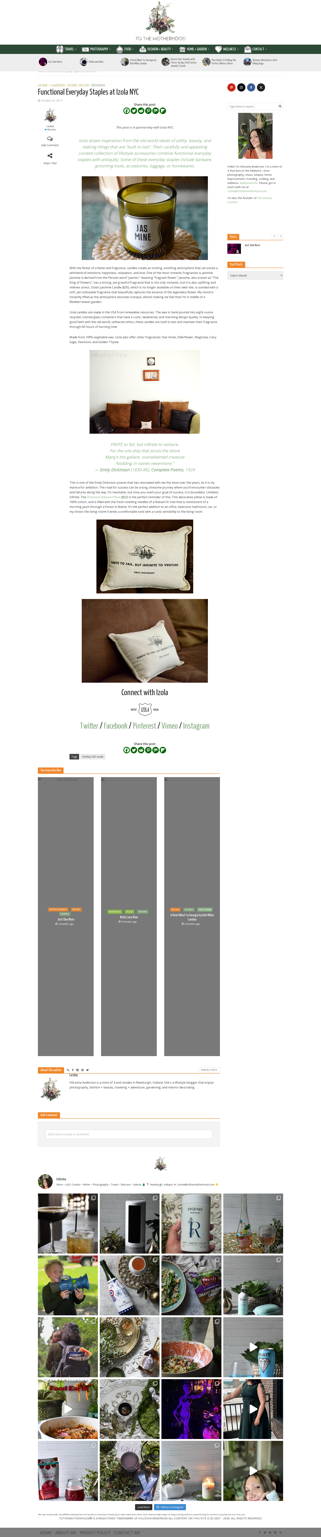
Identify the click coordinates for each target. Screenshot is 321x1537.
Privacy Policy (95, 1532)
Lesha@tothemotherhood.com (247, 191)
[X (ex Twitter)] (261, 87)
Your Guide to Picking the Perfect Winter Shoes (224, 62)
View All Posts (209, 1069)
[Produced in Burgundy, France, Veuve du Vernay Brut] (130, 1285)
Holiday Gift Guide (92, 756)
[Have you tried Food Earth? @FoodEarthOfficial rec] (68, 1409)
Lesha (50, 126)
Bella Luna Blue (96, 61)
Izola (83, 140)
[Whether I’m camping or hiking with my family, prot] (68, 1347)
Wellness (229, 49)
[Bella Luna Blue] (84, 62)
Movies (76, 909)
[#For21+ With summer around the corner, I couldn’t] (253, 1347)
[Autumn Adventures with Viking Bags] (247, 62)
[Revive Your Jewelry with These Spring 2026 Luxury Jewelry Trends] (165, 62)
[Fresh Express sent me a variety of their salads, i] (191, 1347)
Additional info (249, 183)
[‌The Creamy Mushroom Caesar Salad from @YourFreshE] (191, 1285)
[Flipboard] (163, 110)
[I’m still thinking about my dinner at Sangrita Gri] (68, 1224)
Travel (69, 49)
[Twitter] (134, 110)
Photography (99, 49)
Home (46, 1532)
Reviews (98, 85)
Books (175, 909)
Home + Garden (197, 49)
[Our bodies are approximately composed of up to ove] (68, 1471)
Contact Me (127, 1532)
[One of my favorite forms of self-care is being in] (253, 1285)
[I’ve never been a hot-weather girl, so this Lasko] (130, 1224)
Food (127, 49)
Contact (258, 49)
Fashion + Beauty (159, 49)
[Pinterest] (148, 110)
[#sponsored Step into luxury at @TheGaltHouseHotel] (253, 1409)
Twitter (89, 726)
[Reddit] (141, 110)
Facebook (115, 726)
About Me (65, 1532)
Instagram (196, 726)
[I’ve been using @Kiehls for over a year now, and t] (253, 1471)
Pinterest (144, 726)
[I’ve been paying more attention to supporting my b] (191, 1224)
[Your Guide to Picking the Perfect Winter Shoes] (206, 62)
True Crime (205, 909)
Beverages (115, 911)
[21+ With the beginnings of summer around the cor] (130, 1347)
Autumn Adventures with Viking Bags (264, 62)
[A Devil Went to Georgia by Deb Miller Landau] (125, 62)
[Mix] (155, 110)
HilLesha (51, 129)
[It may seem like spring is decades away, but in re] (130, 1409)
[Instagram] (241, 87)
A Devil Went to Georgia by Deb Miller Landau (143, 62)
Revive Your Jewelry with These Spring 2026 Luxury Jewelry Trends (183, 62)
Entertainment (58, 909)
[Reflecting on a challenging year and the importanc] (130, 1471)
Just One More (55, 61)
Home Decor (78, 85)
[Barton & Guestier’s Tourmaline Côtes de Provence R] (253, 1224)
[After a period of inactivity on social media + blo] (191, 1471)
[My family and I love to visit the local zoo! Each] (191, 1409)
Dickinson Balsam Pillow (104, 497)
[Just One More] (43, 62)
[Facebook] (126, 110)
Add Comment (50, 145)
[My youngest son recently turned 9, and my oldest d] (68, 1285)
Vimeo (170, 726)
